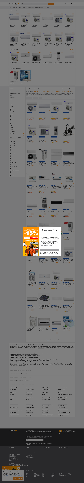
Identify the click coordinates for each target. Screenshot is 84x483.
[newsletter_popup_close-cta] (59, 229)
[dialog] (42, 241)
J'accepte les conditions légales (50, 239)
